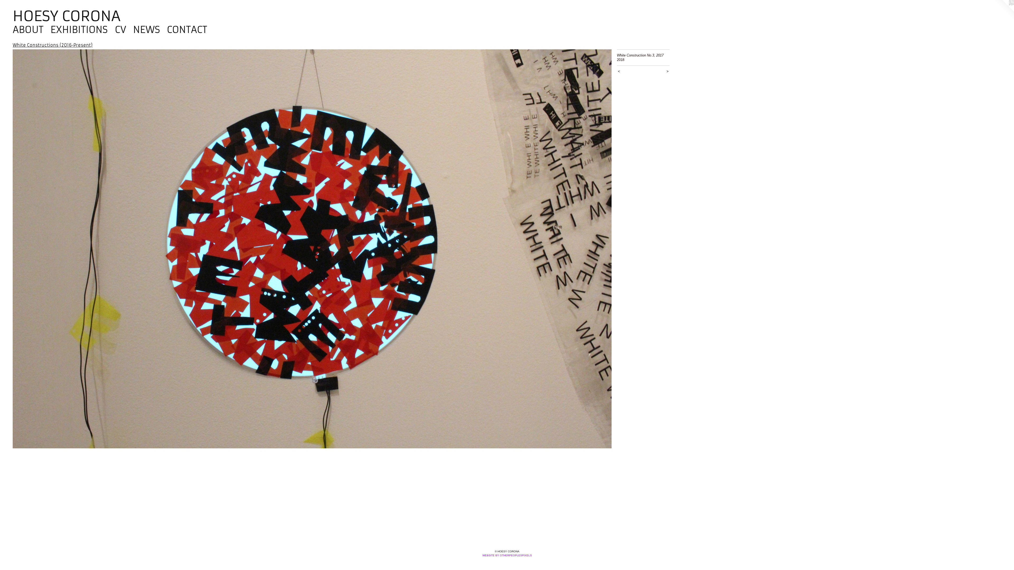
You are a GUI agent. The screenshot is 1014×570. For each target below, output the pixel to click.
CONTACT (187, 30)
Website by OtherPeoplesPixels (507, 555)
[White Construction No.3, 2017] (312, 248)
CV (120, 30)
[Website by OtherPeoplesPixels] (1003, 10)
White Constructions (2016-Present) (53, 45)
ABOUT (28, 30)
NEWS (146, 30)
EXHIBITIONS (79, 30)
